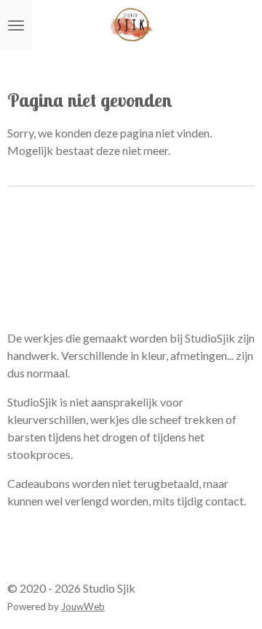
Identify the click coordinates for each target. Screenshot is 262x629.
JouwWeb (83, 606)
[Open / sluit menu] (16, 25)
